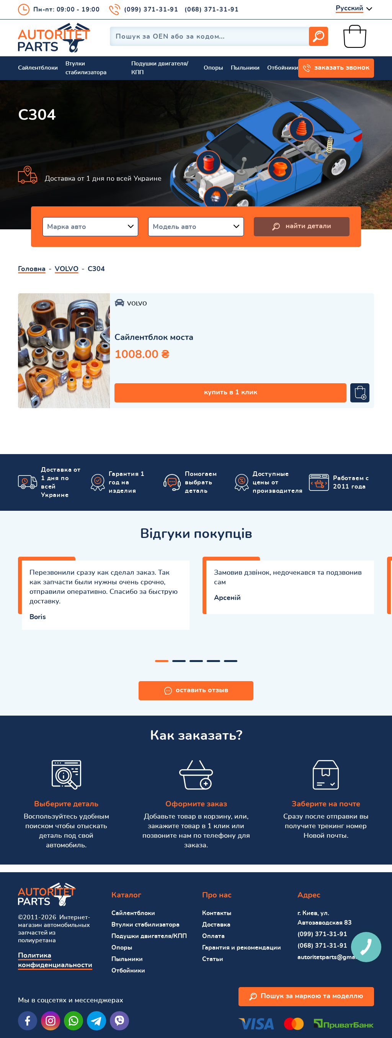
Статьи (212, 959)
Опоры (213, 68)
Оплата (213, 936)
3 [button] (196, 661)
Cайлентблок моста (153, 337)
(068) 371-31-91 (212, 10)
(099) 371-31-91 (151, 10)
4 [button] (213, 661)
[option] (64, 350)
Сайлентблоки (38, 68)
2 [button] (179, 661)
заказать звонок (341, 67)
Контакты (216, 913)
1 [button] (161, 661)
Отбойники (282, 68)
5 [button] (230, 661)
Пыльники (245, 68)
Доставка (216, 925)
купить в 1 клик (230, 392)
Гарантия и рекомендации (241, 948)
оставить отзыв (202, 690)
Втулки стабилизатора (85, 68)
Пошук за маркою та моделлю (312, 996)
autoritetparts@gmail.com (334, 957)
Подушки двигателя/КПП (159, 68)
